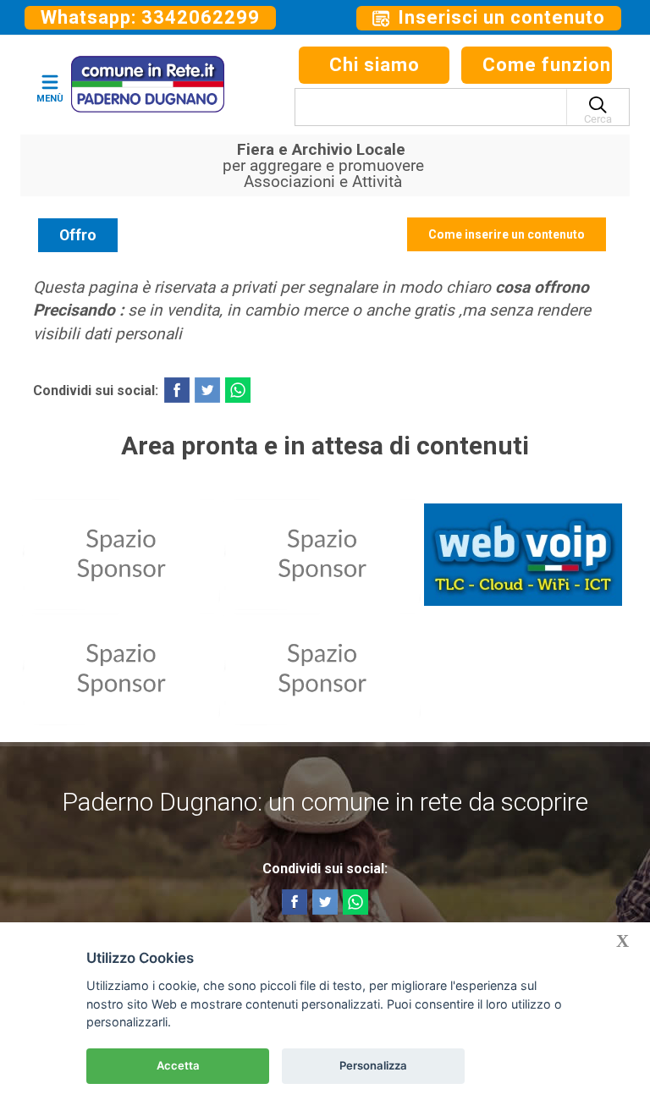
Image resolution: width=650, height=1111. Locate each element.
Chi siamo (374, 64)
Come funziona (547, 64)
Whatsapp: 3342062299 (150, 17)
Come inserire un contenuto (506, 234)
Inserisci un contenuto (499, 17)
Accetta (178, 1065)
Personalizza (373, 1065)
